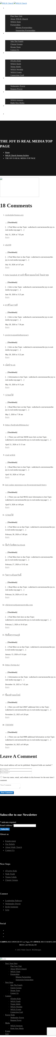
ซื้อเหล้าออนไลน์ (12, 695)
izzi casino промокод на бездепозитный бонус (26, 485)
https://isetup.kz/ (12, 665)
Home (7, 152)
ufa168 (8, 245)
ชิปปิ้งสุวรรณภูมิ (12, 635)
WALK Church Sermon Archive (17, 155)
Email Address (7, 825)
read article (10, 455)
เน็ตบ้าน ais (10, 365)
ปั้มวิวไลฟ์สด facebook (15, 545)
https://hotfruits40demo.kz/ (17, 425)
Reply (7, 237)
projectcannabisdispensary (17, 335)
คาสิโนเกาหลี (11, 305)
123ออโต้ (9, 395)
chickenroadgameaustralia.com (19, 605)
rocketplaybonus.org (14, 215)
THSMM (9, 725)
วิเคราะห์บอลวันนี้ (13, 575)
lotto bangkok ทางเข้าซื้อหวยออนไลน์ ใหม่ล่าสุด (27, 275)
